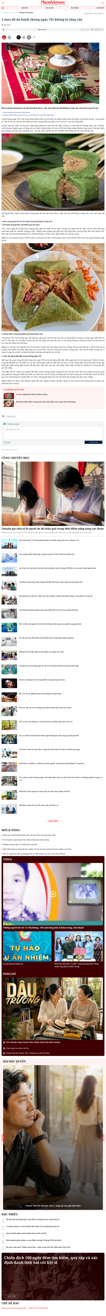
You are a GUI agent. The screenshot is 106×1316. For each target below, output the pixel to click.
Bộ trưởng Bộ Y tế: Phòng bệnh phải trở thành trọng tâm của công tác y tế (49, 540)
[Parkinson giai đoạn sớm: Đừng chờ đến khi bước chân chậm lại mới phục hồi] (9, 586)
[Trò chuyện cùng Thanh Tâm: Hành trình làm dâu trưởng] (53, 1008)
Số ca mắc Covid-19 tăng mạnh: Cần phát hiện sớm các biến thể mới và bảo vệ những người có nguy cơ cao (60, 778)
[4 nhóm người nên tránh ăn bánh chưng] (9, 396)
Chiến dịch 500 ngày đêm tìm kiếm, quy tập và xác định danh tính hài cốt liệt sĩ (51, 1260)
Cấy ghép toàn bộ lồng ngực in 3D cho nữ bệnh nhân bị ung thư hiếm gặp (49, 666)
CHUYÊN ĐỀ (100, 8)
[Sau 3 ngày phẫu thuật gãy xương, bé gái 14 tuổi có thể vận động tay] (9, 558)
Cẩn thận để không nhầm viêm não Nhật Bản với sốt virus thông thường (48, 610)
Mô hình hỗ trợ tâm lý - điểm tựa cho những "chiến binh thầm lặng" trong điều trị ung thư (56, 596)
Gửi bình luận (93, 442)
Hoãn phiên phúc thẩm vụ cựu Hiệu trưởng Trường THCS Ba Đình (33, 1240)
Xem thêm (52, 821)
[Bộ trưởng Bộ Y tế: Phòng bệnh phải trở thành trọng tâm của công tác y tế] (9, 544)
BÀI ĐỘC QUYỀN (14, 1061)
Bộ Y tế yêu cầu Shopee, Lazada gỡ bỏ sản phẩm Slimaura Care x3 (45, 721)
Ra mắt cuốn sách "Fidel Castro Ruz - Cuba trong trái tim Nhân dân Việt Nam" (38, 1247)
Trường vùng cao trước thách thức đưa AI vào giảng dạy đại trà (32, 1226)
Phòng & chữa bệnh (26, 12)
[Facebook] (9, 37)
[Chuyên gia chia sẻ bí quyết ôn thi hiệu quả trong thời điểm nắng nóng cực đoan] (53, 494)
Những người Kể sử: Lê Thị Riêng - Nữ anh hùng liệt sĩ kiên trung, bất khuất (43, 927)
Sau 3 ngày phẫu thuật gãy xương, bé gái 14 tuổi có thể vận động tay (46, 554)
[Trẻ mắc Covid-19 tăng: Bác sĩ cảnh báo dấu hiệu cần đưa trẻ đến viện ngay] (9, 753)
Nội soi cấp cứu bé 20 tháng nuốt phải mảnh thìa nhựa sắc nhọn (45, 707)
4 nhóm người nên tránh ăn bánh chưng (16, 112)
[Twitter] (19, 37)
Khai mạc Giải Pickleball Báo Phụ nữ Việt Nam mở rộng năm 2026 (29, 835)
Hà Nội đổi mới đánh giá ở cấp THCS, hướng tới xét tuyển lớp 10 (32, 1219)
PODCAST (9, 973)
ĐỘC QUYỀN (49, 8)
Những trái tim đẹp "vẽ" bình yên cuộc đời (20, 844)
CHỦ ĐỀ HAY (10, 1303)
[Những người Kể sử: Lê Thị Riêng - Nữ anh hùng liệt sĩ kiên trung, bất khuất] (53, 894)
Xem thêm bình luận (9, 450)
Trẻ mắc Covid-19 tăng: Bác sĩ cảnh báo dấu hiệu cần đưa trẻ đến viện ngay (49, 749)
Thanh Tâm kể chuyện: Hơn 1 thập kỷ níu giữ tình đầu (27, 1053)
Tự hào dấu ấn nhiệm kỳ (13, 964)
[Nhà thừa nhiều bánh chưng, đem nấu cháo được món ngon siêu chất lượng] (9, 403)
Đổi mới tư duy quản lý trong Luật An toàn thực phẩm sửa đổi (44, 791)
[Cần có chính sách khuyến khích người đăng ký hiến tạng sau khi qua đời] (9, 739)
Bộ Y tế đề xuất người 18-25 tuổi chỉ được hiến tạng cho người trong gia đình (50, 624)
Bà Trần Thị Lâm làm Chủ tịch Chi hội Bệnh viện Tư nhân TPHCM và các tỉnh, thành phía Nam (57, 568)
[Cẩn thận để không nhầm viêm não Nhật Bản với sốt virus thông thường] (9, 613)
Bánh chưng (11, 416)
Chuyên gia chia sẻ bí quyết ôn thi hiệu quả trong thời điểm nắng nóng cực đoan (53, 528)
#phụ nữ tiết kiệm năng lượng (14, 1308)
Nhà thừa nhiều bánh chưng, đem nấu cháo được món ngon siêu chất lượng (28, 115)
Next (102, 1137)
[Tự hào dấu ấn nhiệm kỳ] (27, 946)
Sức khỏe (14, 12)
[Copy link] (34, 37)
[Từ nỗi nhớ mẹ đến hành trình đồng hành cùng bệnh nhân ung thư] (9, 641)
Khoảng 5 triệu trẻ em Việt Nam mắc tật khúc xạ (38, 805)
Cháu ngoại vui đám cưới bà (17, 1048)
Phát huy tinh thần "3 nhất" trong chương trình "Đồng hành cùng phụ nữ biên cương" (77, 965)
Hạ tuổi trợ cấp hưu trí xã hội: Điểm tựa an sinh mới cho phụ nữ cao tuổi (53, 1205)
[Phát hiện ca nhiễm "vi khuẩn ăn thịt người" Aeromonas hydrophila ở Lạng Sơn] (9, 767)
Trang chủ (5, 12)
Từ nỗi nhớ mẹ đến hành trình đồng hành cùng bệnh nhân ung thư (46, 638)
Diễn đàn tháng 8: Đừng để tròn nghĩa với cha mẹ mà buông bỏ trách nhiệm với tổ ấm (37, 849)
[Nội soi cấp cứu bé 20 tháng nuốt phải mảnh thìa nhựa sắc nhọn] (9, 711)
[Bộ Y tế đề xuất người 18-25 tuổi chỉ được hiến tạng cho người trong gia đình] (9, 627)
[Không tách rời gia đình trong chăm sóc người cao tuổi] (9, 655)
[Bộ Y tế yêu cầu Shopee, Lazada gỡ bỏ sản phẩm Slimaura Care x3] (9, 725)
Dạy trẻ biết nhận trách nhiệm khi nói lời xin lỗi (26, 1233)
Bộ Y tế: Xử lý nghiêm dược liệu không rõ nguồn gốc (40, 693)
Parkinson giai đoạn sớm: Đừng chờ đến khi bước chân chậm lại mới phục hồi (51, 582)
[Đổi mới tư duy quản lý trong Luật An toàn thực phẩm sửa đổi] (9, 795)
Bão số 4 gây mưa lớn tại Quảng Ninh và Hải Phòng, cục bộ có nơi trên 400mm (34, 854)
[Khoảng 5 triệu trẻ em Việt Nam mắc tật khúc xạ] (9, 809)
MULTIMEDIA (75, 8)
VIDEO (7, 859)
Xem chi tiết (11, 1296)
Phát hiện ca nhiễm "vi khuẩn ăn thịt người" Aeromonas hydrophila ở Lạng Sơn (51, 763)
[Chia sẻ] (24, 37)
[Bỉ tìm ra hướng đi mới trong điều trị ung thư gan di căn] (9, 683)
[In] (29, 37)
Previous (3, 1137)
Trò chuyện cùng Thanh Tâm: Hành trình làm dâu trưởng (26, 840)
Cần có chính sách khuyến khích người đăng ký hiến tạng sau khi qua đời (49, 735)
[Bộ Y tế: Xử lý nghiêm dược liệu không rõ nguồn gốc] (9, 697)
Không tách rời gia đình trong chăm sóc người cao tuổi (41, 652)
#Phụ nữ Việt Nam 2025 (38, 1308)
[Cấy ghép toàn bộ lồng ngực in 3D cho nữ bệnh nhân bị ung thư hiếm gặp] (9, 669)
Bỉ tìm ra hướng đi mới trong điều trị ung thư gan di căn (42, 680)
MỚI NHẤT (25, 8)
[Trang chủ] (3, 8)
